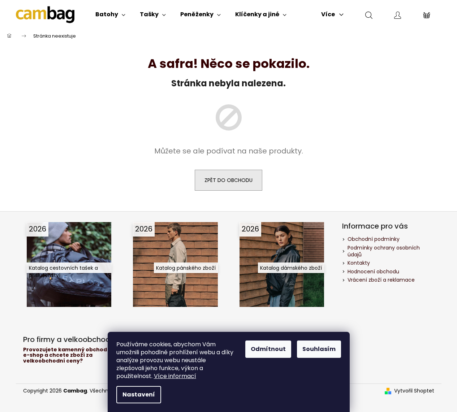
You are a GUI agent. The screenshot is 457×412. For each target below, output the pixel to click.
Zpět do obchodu (228, 180)
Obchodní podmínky (374, 239)
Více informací (175, 376)
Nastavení (138, 394)
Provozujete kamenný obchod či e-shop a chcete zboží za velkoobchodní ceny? (68, 355)
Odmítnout (268, 349)
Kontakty (359, 262)
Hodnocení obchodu (373, 271)
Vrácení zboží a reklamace (381, 279)
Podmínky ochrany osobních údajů (384, 251)
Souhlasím (319, 349)
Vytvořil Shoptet (414, 390)
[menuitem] (110, 14)
